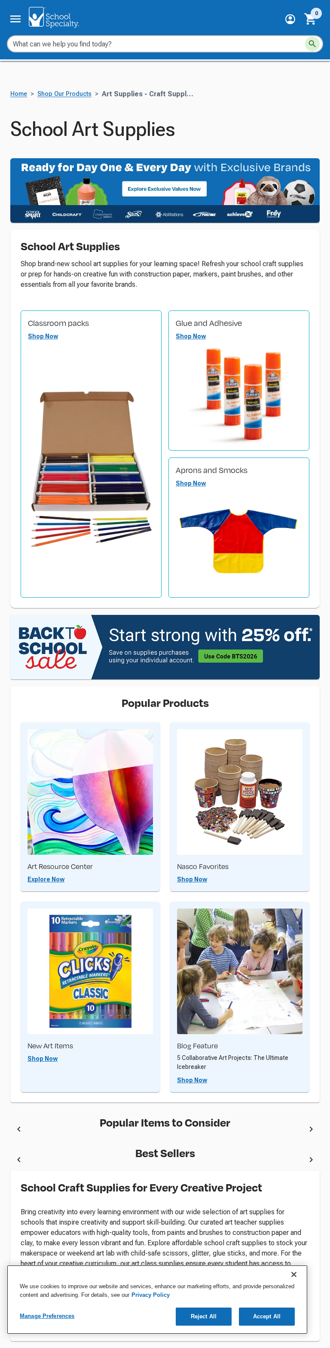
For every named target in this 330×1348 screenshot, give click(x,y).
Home (18, 94)
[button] (290, 19)
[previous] (19, 1130)
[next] (311, 1130)
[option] (101, 1130)
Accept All (267, 1316)
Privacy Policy (150, 1295)
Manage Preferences (47, 1316)
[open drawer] (15, 19)
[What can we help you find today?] (312, 44)
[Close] (293, 1274)
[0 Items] (311, 19)
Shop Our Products (64, 94)
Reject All (204, 1316)
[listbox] (165, 1130)
